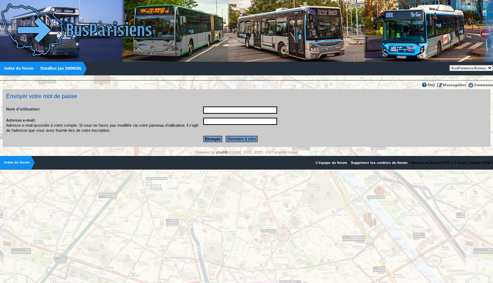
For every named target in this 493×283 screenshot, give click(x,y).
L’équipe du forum (331, 163)
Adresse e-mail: (21, 120)
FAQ (431, 85)
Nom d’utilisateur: (23, 109)
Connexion (483, 85)
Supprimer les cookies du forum (379, 163)
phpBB (222, 152)
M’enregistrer (454, 85)
